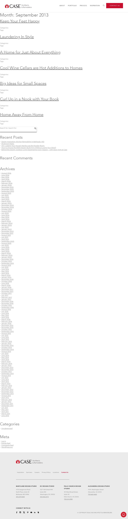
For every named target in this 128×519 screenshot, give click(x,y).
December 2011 (7, 404)
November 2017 (7, 291)
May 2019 (5, 271)
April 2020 (5, 251)
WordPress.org (7, 447)
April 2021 (5, 239)
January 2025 (6, 203)
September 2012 (7, 394)
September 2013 (7, 374)
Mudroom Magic (7, 144)
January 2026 (6, 185)
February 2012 (6, 400)
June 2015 (5, 337)
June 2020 (5, 247)
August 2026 (6, 173)
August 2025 (6, 193)
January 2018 (6, 287)
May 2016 (5, 315)
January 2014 (6, 366)
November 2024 (7, 207)
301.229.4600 (20, 497)
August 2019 (6, 265)
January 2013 (6, 388)
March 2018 (5, 285)
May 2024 (5, 217)
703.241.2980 (68, 499)
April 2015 (5, 339)
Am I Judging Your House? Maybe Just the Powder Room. (23, 146)
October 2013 (6, 372)
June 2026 (5, 175)
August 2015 (6, 333)
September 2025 (7, 191)
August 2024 (6, 211)
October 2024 (6, 209)
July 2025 (5, 195)
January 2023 (6, 229)
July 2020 (5, 245)
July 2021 (4, 237)
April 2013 (5, 382)
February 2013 (6, 386)
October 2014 (6, 348)
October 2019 (6, 261)
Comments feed (7, 445)
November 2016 (7, 303)
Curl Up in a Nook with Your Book (29, 99)
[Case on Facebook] (17, 512)
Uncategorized (6, 428)
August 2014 (6, 352)
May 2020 (5, 249)
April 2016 (5, 317)
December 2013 (7, 368)
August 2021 (6, 235)
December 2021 (7, 233)
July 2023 (4, 227)
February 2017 (6, 297)
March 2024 (6, 221)
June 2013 (5, 380)
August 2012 (6, 396)
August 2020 (6, 243)
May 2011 (4, 410)
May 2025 (5, 197)
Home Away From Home (21, 114)
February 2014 (6, 364)
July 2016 (4, 311)
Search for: (4, 128)
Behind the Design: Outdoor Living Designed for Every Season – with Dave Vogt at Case (34, 150)
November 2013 (7, 370)
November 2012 (7, 392)
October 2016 (6, 305)
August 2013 (6, 376)
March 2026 (6, 181)
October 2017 (6, 293)
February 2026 (6, 183)
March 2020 (6, 253)
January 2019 (6, 277)
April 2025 (5, 199)
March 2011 (5, 414)
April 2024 (5, 219)
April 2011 (5, 412)
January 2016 (6, 323)
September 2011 (7, 406)
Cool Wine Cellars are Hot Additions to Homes (41, 68)
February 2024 (6, 223)
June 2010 (5, 416)
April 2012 (5, 398)
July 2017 (4, 295)
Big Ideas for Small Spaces (23, 83)
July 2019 (4, 267)
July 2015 (4, 335)
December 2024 (7, 205)
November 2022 (7, 231)
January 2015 (6, 343)
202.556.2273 (44, 497)
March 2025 (6, 201)
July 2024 (5, 213)
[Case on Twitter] (24, 512)
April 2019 (5, 273)
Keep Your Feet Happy (20, 21)
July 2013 (4, 378)
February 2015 (6, 341)
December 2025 (7, 187)
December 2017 (7, 289)
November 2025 (7, 189)
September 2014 (7, 350)
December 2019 (7, 259)
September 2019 (7, 263)
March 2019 (5, 275)
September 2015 (7, 331)
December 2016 (7, 301)
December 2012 (7, 390)
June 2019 (5, 269)
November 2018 (7, 279)
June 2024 (5, 215)
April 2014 (5, 360)
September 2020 (7, 241)
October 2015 (6, 329)
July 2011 (4, 408)
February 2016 (6, 321)
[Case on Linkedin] (35, 512)
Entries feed (5, 443)
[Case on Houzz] (38, 512)
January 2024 (6, 225)
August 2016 (6, 309)
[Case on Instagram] (20, 512)
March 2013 (5, 384)
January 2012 (6, 402)
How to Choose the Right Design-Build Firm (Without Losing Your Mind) (28, 148)
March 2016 (5, 319)
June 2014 (5, 356)
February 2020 (6, 255)
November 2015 (7, 327)
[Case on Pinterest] (27, 512)
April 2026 (5, 179)
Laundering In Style (17, 37)
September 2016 (7, 307)
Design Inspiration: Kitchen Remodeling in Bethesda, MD (22, 142)
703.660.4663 (92, 494)
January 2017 (6, 299)
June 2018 (5, 283)
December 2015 (7, 325)
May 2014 (5, 358)
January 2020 (6, 257)
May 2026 (5, 177)
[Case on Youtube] (31, 512)
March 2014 (5, 362)
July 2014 (4, 354)
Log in (3, 441)
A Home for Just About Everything (30, 52)
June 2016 (5, 313)
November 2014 (7, 346)
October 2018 (6, 281)
